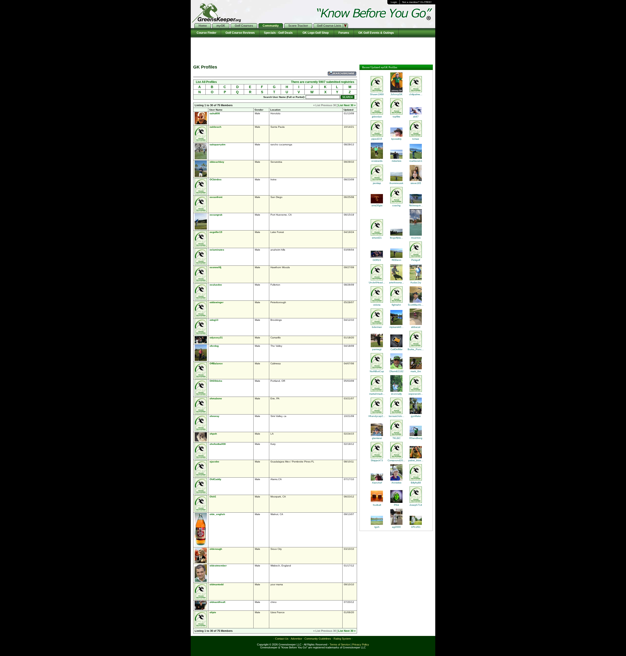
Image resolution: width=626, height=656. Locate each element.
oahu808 (215, 113)
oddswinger (217, 302)
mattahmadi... (377, 393)
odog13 (214, 320)
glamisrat (377, 438)
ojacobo (214, 461)
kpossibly (396, 139)
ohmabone (216, 398)
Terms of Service (340, 644)
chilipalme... (415, 94)
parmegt (376, 349)
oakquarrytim (217, 144)
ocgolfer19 (216, 232)
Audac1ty (415, 282)
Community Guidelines (317, 638)
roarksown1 (415, 161)
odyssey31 (216, 337)
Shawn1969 (377, 94)
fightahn (396, 304)
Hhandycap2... (377, 416)
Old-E (213, 496)
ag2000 (396, 527)
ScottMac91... (416, 304)
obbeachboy (217, 162)
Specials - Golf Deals (278, 33)
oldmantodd (217, 584)
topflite (396, 116)
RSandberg (415, 438)
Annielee (396, 482)
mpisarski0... (396, 327)
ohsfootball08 (218, 444)
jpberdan (377, 116)
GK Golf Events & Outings (376, 33)
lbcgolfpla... (396, 237)
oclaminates (217, 249)
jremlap (377, 183)
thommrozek (396, 183)
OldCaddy (215, 479)
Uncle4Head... (377, 282)
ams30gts (376, 205)
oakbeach (215, 127)
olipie (213, 612)
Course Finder (206, 33)
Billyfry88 (416, 482)
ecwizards (376, 161)
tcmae (415, 139)
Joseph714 (415, 505)
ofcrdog (214, 346)
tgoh (377, 527)
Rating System (342, 638)
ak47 (416, 116)
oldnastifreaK (217, 602)
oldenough (216, 549)
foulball (377, 505)
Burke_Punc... (416, 349)
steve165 (416, 183)
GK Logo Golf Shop (315, 33)
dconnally (396, 393)
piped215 (376, 139)
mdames (396, 161)
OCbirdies (216, 179)
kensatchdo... (396, 416)
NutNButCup (377, 371)
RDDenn (396, 260)
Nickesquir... (416, 205)
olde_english (217, 514)
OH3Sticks (216, 381)
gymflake (416, 416)
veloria (376, 304)
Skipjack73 (377, 460)
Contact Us (282, 638)
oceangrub (216, 214)
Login (394, 2)
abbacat (415, 327)
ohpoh (213, 433)
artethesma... (396, 282)
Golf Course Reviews (240, 33)
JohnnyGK (396, 94)
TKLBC (396, 438)
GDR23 (377, 260)
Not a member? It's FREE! (417, 2)
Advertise (296, 638)
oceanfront (216, 197)
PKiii (396, 505)
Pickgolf (415, 260)
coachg (396, 205)
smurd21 (377, 237)
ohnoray (214, 416)
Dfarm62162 (396, 371)
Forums (344, 33)
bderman (377, 327)
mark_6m (416, 371)
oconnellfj (215, 267)
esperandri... (416, 393)
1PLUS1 (416, 527)
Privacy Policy (360, 644)
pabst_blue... (415, 460)
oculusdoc (216, 284)
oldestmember (218, 565)
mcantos (416, 237)
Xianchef (377, 482)
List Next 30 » (347, 105)
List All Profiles (206, 82)
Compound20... (396, 460)
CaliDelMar (396, 349)
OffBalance (216, 363)
